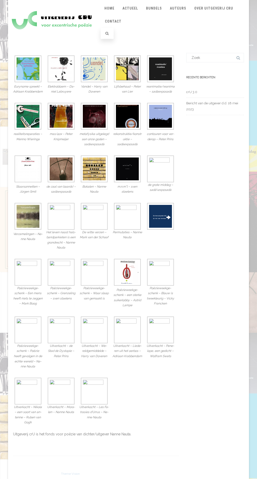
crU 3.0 (191, 92)
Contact (113, 21)
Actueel (130, 8)
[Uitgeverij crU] (54, 34)
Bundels (154, 8)
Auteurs (178, 8)
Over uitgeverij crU (213, 8)
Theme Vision (70, 473)
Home (109, 8)
